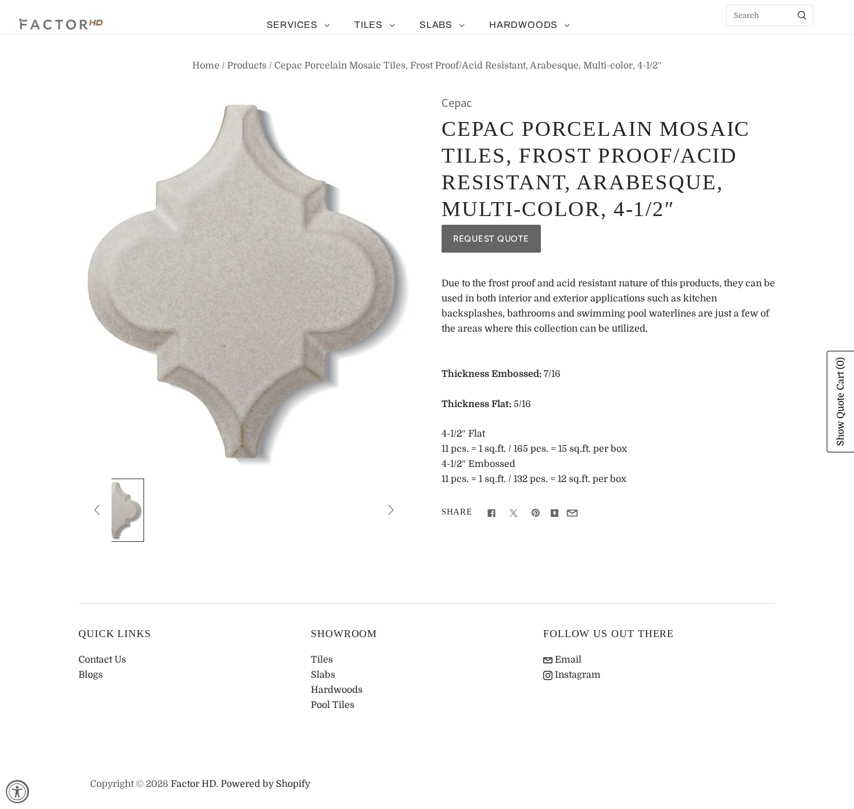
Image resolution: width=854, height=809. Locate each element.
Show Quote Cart (840, 401)
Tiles (368, 25)
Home (206, 65)
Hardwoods (523, 25)
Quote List (828, 35)
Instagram (576, 675)
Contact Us (102, 660)
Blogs (90, 675)
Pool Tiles (332, 705)
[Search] (802, 15)
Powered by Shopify (265, 784)
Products (247, 65)
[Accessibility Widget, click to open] (17, 791)
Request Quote (491, 238)
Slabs (436, 25)
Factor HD (193, 784)
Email (567, 660)
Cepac (457, 103)
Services (292, 25)
